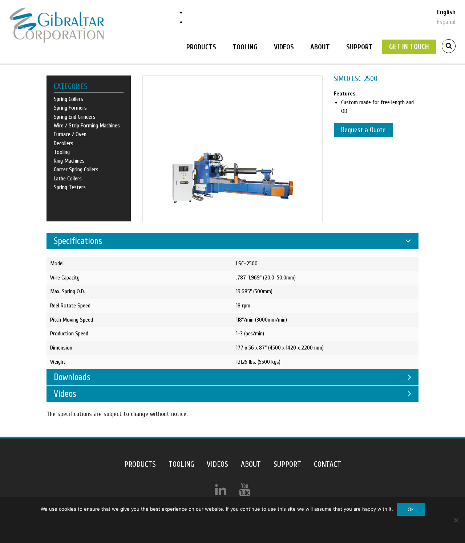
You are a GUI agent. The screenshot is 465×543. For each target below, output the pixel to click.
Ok (411, 509)
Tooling (245, 47)
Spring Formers (70, 108)
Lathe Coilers (68, 178)
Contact (327, 464)
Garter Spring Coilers (76, 169)
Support (359, 47)
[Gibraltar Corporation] (56, 25)
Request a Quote (363, 130)
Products (201, 47)
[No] (456, 520)
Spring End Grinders (75, 117)
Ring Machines (69, 161)
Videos (284, 47)
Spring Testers (70, 187)
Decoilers (63, 143)
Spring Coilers (68, 99)
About (320, 47)
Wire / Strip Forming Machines (87, 125)
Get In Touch (409, 46)
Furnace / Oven (70, 134)
